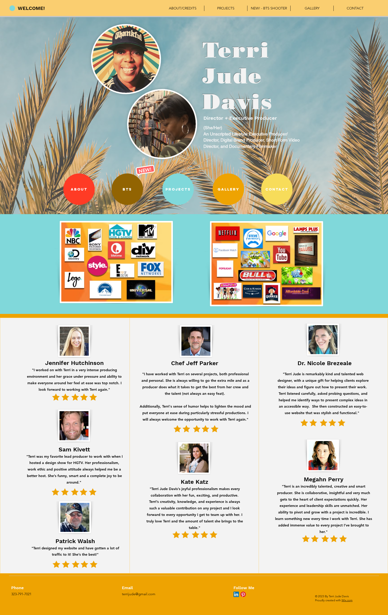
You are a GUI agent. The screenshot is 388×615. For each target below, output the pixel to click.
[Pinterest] (243, 594)
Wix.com (347, 600)
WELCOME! (31, 8)
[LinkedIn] (236, 594)
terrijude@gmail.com (138, 594)
